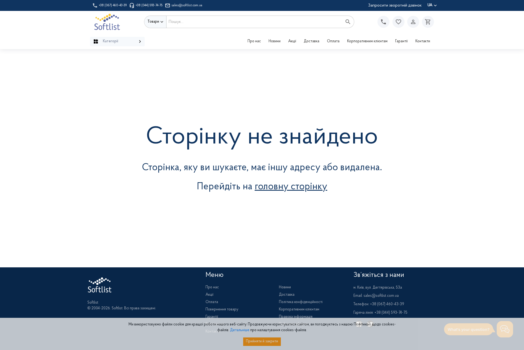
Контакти (422, 41)
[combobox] (254, 21)
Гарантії (401, 41)
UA (430, 5)
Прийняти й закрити (262, 341)
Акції (292, 41)
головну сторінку (291, 187)
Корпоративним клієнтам (367, 41)
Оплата (333, 41)
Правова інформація (295, 317)
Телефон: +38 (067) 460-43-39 (378, 304)
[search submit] (348, 22)
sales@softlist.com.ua (186, 5)
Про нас (254, 41)
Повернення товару (222, 310)
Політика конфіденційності (301, 302)
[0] (426, 22)
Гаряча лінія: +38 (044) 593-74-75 (380, 313)
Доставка (311, 41)
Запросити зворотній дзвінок (395, 5)
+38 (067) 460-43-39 (113, 5)
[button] (398, 22)
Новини (275, 41)
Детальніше (239, 330)
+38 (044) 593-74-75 (149, 5)
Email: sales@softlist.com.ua (376, 296)
